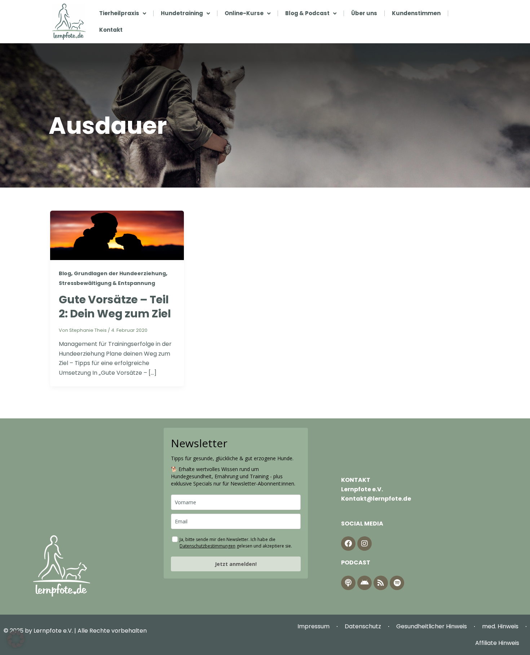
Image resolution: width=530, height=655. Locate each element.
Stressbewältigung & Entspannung (107, 283)
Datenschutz (363, 626)
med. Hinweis (500, 626)
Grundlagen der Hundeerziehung (120, 273)
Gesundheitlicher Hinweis (431, 626)
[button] (16, 639)
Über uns (364, 13)
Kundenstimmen (416, 13)
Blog (65, 273)
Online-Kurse (244, 13)
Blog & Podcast (307, 13)
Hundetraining (182, 13)
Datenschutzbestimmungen (207, 546)
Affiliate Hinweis (497, 643)
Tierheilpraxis (119, 13)
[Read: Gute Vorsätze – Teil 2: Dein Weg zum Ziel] (117, 235)
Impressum (313, 626)
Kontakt (111, 30)
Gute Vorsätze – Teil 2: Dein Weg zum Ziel (115, 306)
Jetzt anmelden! (236, 564)
